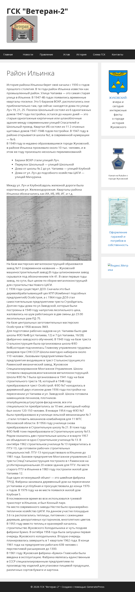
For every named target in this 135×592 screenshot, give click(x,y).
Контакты (117, 54)
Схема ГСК (99, 54)
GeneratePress (95, 586)
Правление (46, 54)
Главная (8, 54)
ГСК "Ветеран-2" (37, 11)
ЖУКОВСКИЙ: (118, 98)
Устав (66, 54)
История (81, 54)
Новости (28, 54)
